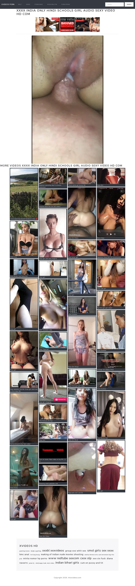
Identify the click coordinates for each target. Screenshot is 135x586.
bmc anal (24, 554)
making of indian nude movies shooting (62, 554)
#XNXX (28, 4)
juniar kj (31, 563)
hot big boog (35, 555)
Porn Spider (65, 4)
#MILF (20, 4)
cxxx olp (86, 558)
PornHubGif (39, 4)
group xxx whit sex (75, 550)
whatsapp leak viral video (45, 563)
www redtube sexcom (63, 558)
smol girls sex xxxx (100, 550)
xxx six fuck (99, 558)
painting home (24, 551)
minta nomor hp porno (35, 558)
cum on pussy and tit (91, 562)
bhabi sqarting (36, 551)
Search (129, 4)
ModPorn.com (52, 4)
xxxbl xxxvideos (53, 550)
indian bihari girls (67, 563)
